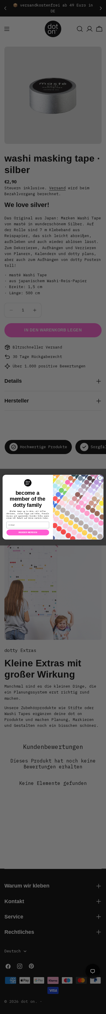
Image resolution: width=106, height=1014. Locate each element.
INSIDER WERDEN (28, 532)
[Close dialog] (100, 478)
